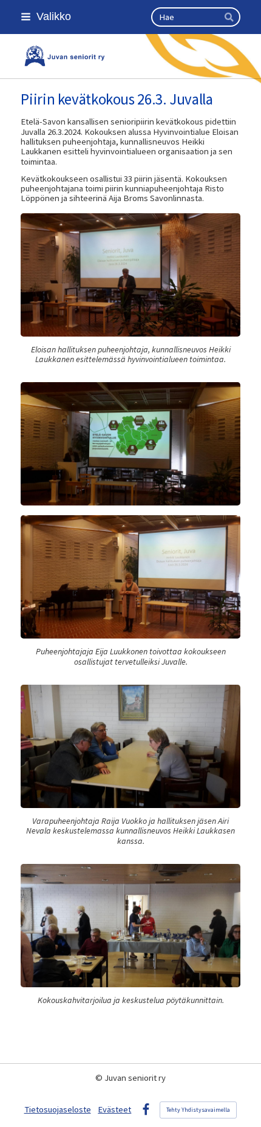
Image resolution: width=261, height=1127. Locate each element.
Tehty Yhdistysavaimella (198, 1110)
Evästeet (114, 1109)
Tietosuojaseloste (57, 1109)
